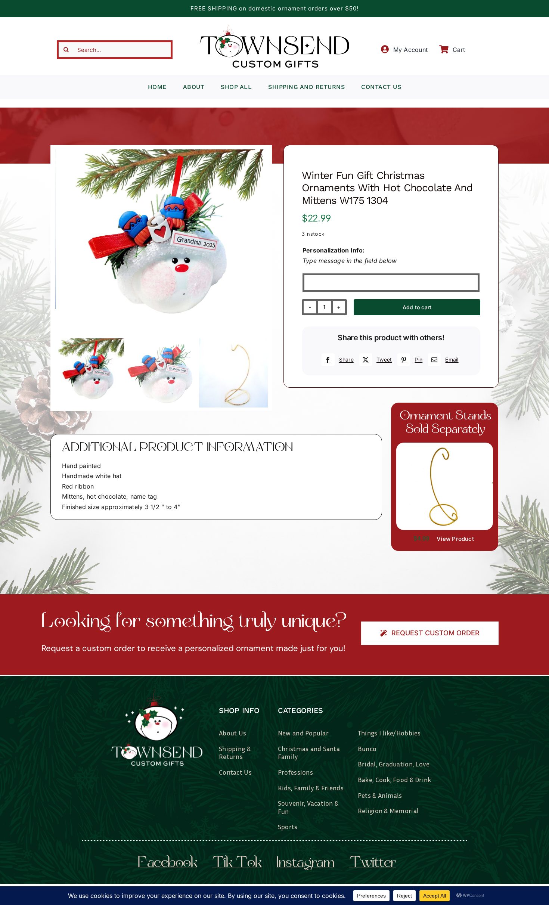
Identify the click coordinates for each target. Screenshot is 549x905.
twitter (372, 863)
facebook (167, 863)
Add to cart (417, 307)
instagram (305, 863)
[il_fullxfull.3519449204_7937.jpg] (444, 445)
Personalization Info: (334, 250)
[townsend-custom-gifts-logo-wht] (156, 693)
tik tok (236, 863)
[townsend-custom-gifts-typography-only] (274, 27)
